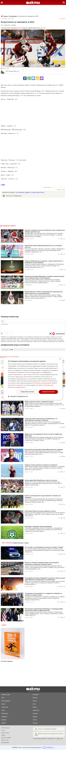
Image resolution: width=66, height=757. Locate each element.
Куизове (35, 723)
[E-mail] (37, 78)
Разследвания (5, 701)
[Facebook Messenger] (33, 78)
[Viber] (41, 78)
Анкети (35, 719)
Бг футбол (13, 16)
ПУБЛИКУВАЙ (60, 334)
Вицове (3, 723)
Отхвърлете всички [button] (27, 392)
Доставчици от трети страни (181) (24, 374)
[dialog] (33, 378)
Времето (3, 719)
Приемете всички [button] (48, 392)
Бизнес (35, 701)
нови (26, 543)
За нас (3, 730)
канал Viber (40, 192)
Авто (34, 704)
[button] (18, 396)
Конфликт (4, 716)
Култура (35, 713)
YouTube (33, 192)
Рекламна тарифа (6, 737)
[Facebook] (25, 78)
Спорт (6, 16)
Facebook (21, 192)
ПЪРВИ (11, 349)
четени (9, 543)
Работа (3, 735)
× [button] (60, 359)
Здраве (35, 716)
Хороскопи (36, 710)
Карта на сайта (5, 732)
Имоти (3, 704)
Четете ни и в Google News (14, 196)
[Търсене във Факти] (63, 2)
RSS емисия (6, 727)
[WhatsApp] (29, 78)
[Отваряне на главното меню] (2, 2)
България (35, 694)
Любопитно (4, 713)
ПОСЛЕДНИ (5, 349)
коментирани (18, 543)
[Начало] (33, 2)
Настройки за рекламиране (42, 383)
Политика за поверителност (17, 387)
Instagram (27, 192)
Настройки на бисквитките (44, 385)
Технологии (4, 707)
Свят (2, 697)
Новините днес (5, 694)
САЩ (3, 185)
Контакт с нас (5, 740)
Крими (34, 707)
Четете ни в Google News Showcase (47, 729)
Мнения (35, 697)
